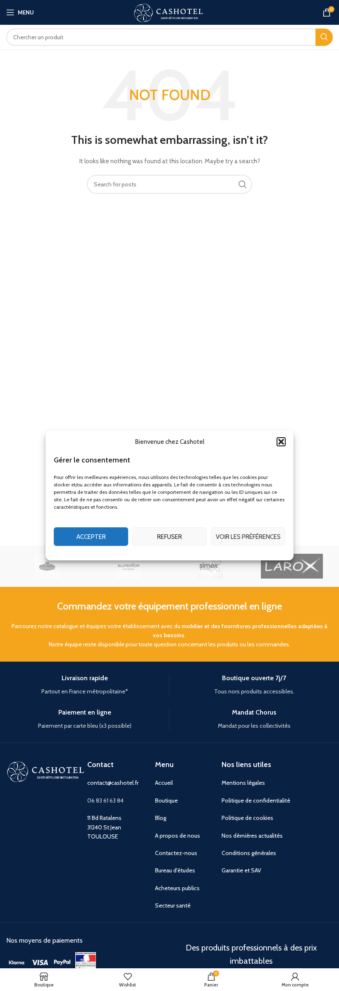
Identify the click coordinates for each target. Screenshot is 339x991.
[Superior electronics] (129, 566)
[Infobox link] (84, 685)
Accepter (91, 537)
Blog (160, 818)
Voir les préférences (248, 537)
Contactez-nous (176, 853)
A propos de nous (177, 835)
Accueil (164, 782)
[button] (281, 442)
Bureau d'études (175, 870)
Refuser (169, 537)
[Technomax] (47, 566)
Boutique (166, 800)
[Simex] (210, 566)
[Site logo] (169, 11)
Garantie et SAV (241, 870)
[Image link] (16, 961)
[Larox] (291, 566)
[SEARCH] (324, 37)
